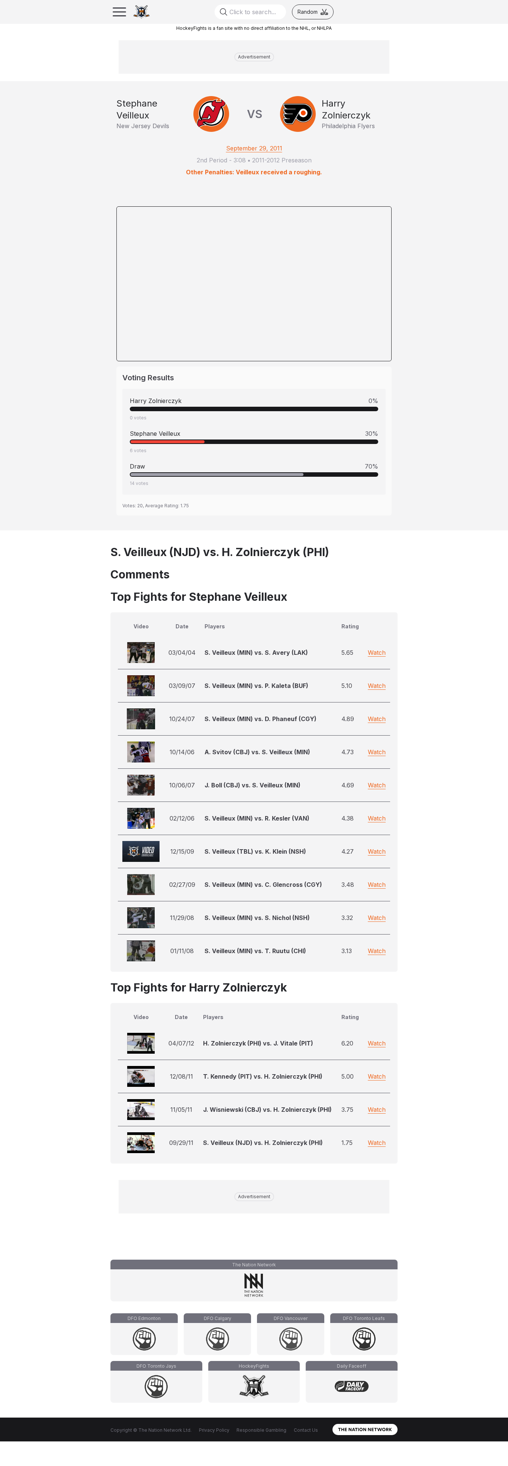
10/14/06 (182, 752)
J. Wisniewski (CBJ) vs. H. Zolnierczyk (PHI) (267, 1109)
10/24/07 (182, 719)
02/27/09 (182, 884)
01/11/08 (182, 951)
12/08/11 (181, 1076)
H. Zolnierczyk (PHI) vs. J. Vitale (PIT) (258, 1043)
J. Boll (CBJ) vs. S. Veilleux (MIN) (252, 785)
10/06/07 (182, 785)
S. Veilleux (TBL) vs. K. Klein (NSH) (255, 851)
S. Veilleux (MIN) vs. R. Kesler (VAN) (257, 818)
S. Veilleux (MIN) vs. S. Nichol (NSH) (257, 917)
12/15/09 (182, 851)
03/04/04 (182, 652)
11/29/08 (182, 917)
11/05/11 (181, 1109)
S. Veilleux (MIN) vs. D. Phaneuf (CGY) (260, 719)
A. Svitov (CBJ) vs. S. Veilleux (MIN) (257, 752)
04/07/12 (181, 1043)
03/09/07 (182, 685)
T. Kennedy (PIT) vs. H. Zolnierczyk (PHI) (262, 1076)
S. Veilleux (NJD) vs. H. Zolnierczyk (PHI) (263, 1142)
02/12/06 (182, 818)
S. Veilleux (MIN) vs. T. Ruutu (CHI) (255, 951)
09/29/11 (181, 1142)
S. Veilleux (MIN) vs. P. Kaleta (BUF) (256, 685)
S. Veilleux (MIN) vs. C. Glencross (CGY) (263, 884)
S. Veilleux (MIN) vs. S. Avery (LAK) (256, 652)
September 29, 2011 (254, 148)
